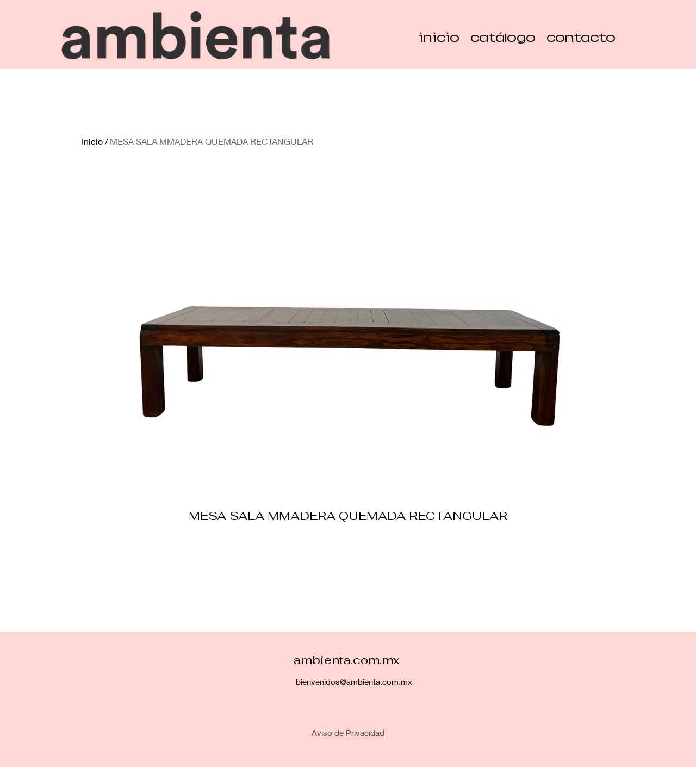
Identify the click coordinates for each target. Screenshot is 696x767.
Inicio (92, 141)
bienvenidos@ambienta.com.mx (354, 681)
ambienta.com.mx (347, 659)
